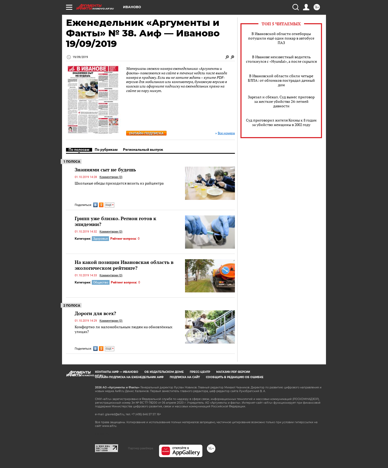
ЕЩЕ (109, 205)
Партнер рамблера (140, 448)
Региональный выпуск (143, 149)
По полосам (79, 149)
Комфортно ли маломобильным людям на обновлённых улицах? (123, 329)
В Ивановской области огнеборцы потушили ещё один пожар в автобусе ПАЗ (281, 38)
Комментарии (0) (111, 177)
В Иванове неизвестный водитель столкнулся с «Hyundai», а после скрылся (281, 59)
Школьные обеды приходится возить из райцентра (119, 183)
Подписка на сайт (185, 377)
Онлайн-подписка (146, 133)
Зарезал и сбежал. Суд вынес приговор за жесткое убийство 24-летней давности (281, 101)
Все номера (226, 133)
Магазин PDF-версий (233, 372)
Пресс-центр (200, 372)
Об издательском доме (164, 372)
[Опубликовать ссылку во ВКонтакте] (95, 204)
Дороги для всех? (95, 313)
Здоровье (100, 238)
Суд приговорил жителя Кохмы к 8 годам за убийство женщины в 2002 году (281, 122)
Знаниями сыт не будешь (105, 169)
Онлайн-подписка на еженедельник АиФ (129, 377)
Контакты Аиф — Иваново (116, 372)
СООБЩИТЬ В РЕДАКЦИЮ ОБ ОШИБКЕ (234, 377)
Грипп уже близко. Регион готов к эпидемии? (115, 221)
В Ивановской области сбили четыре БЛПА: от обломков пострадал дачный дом (281, 80)
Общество (100, 282)
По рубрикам (106, 149)
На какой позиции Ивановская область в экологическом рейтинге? (124, 265)
